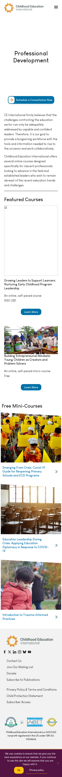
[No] (58, 763)
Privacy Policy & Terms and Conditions (32, 689)
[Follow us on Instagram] (19, 652)
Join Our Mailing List (20, 667)
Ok (18, 770)
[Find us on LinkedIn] (14, 652)
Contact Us (14, 661)
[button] (56, 7)
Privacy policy (36, 770)
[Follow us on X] (9, 652)
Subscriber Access (19, 702)
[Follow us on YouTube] (29, 652)
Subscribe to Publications (23, 679)
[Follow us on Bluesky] (24, 652)
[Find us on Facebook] (4, 652)
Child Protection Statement (25, 696)
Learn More (31, 311)
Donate (11, 673)
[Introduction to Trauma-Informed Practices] (31, 592)
